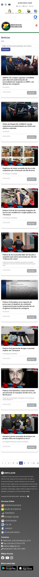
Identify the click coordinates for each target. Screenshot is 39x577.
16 (24, 463)
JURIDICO (8, 528)
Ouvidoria (19, 6)
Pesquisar (5, 49)
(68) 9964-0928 (25, 3)
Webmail (26, 6)
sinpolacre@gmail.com (11, 546)
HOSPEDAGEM (10, 521)
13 (13, 463)
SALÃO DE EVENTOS (13, 509)
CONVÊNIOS (9, 513)
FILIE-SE (8, 525)
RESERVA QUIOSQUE (13, 505)
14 (17, 463)
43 (34, 463)
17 (28, 463)
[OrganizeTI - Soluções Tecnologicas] (28, 496)
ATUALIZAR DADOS (12, 532)
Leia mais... (31, 93)
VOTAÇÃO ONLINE (12, 517)
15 (21, 463)
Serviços (31, 6)
